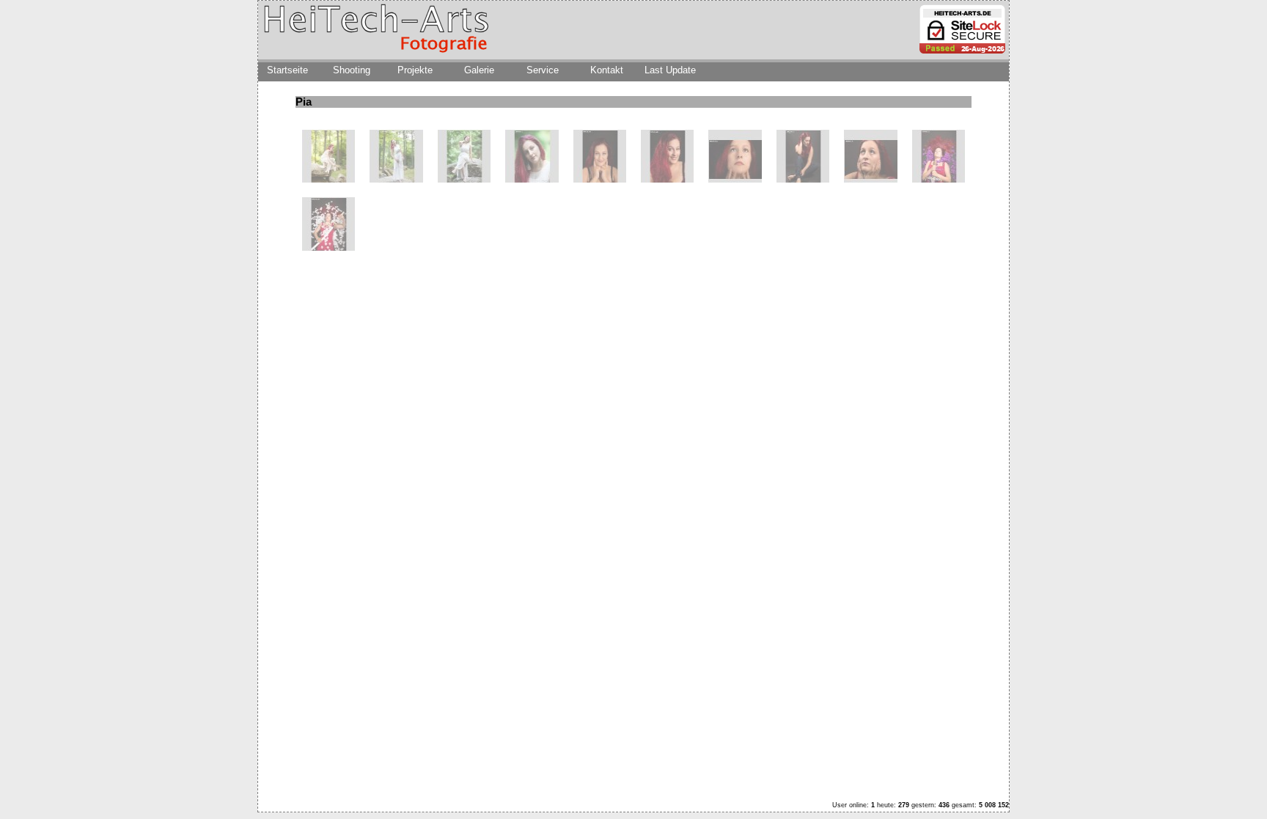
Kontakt (606, 70)
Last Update (670, 70)
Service (542, 70)
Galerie (479, 70)
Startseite (287, 70)
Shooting (351, 70)
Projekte (415, 70)
